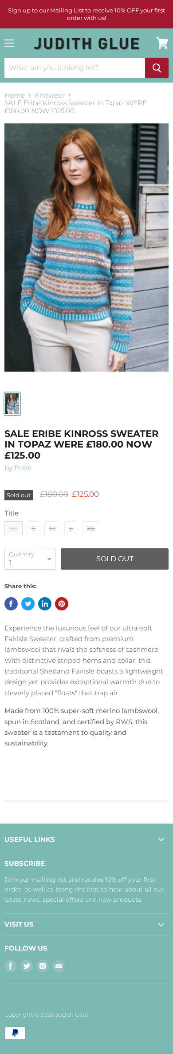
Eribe (22, 468)
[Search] (157, 68)
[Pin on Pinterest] (61, 603)
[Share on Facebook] (11, 603)
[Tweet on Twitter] (28, 603)
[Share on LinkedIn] (44, 603)
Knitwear (50, 95)
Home (14, 95)
